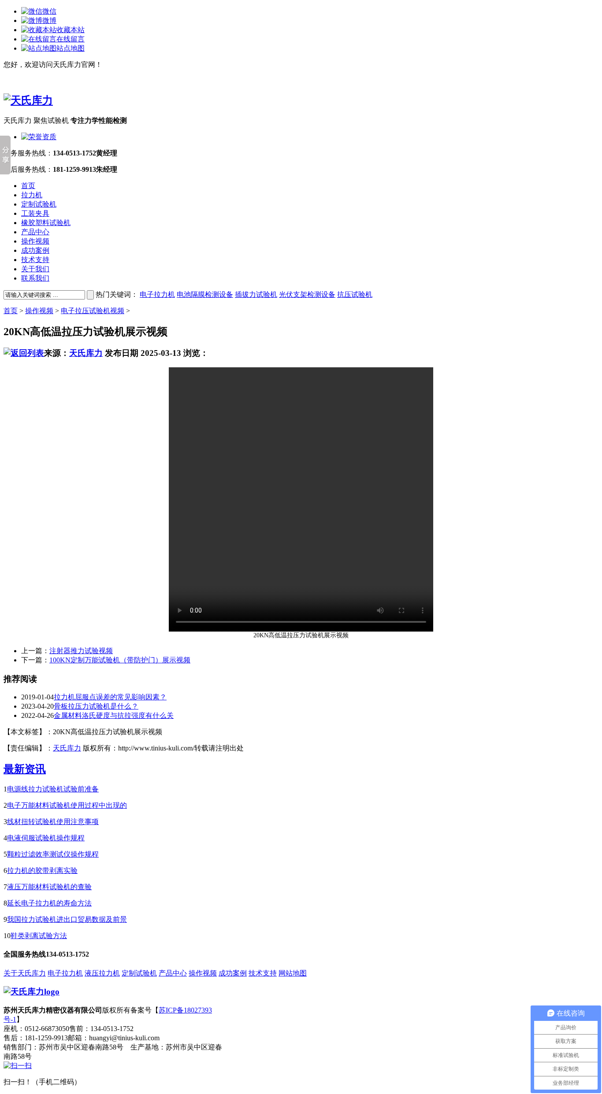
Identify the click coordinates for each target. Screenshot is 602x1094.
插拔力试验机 (256, 294)
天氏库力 (86, 353)
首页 (28, 185)
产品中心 (35, 232)
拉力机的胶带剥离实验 (42, 870)
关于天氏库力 (25, 973)
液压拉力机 (102, 973)
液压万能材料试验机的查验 (49, 887)
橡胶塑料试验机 (46, 222)
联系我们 (35, 278)
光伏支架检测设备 (307, 294)
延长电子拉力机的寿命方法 (49, 903)
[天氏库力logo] (31, 991)
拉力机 (31, 195)
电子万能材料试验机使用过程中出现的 (67, 805)
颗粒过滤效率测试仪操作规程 (53, 854)
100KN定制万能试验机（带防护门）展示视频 (119, 660)
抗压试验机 (354, 294)
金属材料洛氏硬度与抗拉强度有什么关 (114, 715)
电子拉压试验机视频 (92, 310)
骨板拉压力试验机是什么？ (96, 706)
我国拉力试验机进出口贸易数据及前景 (67, 919)
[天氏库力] (28, 100)
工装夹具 (35, 213)
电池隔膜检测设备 (205, 294)
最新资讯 (25, 769)
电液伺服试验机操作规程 (46, 838)
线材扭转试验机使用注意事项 (53, 821)
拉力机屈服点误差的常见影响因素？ (110, 697)
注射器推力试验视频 (81, 650)
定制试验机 (38, 204)
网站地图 (293, 973)
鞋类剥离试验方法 (39, 935)
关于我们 (35, 269)
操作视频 (35, 241)
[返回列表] (24, 353)
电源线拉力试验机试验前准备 (53, 789)
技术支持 (35, 259)
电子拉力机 (157, 294)
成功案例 (35, 250)
